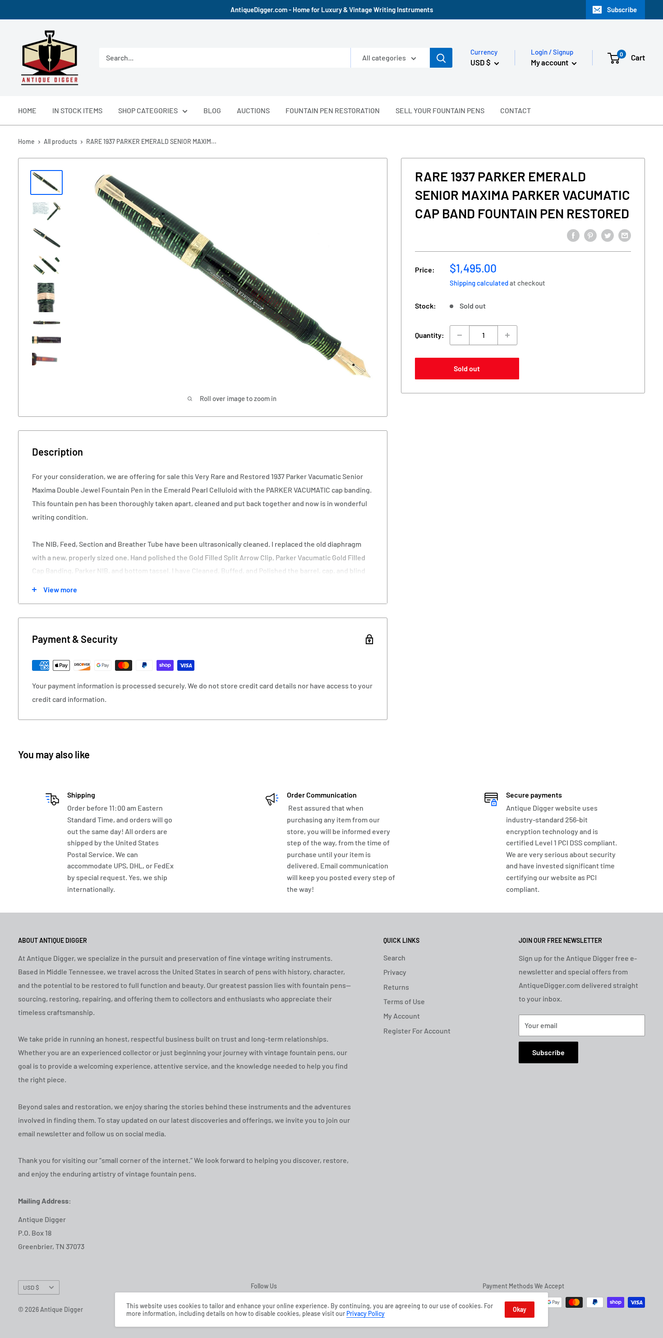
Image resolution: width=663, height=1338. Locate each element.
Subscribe (622, 9)
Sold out (467, 368)
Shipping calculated (479, 283)
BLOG (212, 110)
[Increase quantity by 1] (507, 335)
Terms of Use (404, 1001)
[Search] (441, 58)
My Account (401, 1015)
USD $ (31, 1287)
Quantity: (429, 335)
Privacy (394, 972)
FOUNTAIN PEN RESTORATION (332, 110)
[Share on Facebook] (573, 235)
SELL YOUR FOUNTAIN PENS (440, 110)
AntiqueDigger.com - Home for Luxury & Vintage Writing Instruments (331, 9)
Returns (396, 987)
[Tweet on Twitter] (607, 235)
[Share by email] (624, 235)
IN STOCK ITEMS (77, 110)
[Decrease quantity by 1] (459, 335)
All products (60, 141)
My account (550, 62)
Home (26, 141)
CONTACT (515, 110)
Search (394, 957)
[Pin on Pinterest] (590, 235)
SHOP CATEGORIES (148, 110)
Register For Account (417, 1030)
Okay (519, 1309)
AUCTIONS (253, 110)
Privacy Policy (365, 1313)
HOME (27, 110)
